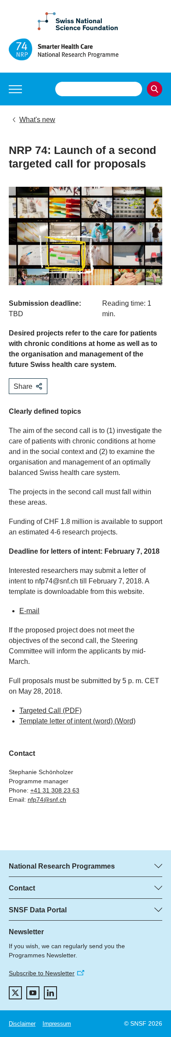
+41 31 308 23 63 (54, 790)
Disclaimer (22, 1023)
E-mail (29, 611)
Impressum (57, 1023)
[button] (15, 89)
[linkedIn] (50, 992)
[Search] (154, 89)
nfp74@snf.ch (47, 799)
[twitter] (15, 992)
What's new (37, 119)
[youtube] (32, 992)
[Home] (85, 49)
